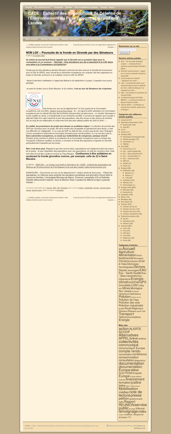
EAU (122, 146)
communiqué (128, 344)
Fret (124, 230)
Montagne (124, 199)
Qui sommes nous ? (42, 7)
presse (28, 190)
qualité (125, 163)
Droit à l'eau (127, 149)
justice (136, 382)
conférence (139, 354)
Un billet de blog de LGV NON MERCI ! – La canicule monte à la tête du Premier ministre (133, 99)
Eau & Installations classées (86, 7)
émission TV (125, 417)
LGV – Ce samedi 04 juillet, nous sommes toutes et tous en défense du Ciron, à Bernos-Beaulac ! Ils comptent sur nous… (133, 86)
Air (122, 129)
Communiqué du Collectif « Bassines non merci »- (130, 79)
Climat (123, 132)
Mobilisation (128, 388)
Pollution (124, 204)
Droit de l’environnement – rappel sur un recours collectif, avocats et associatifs (133, 73)
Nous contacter (32, 39)
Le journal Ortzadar (113, 39)
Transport (64, 188)
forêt (124, 127)
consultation (126, 360)
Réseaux (126, 182)
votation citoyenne (133, 414)
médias (124, 392)
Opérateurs (127, 180)
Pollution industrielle (130, 214)
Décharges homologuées (132, 137)
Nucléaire (126, 192)
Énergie (124, 168)
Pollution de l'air (129, 206)
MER (125, 161)
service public (37, 190)
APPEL (124, 338)
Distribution (127, 170)
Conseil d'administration (92, 39)
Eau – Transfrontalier (130, 156)
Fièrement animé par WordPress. (121, 426)
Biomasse (126, 190)
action (81, 188)
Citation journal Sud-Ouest (61, 110)
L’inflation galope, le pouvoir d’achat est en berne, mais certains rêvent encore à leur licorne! (47, 45)
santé (125, 165)
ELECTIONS (125, 373)
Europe (96, 188)
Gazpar (127, 175)
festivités (122, 379)
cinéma (142, 338)
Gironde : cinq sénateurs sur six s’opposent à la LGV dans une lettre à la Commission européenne (69, 63)
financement (135, 378)
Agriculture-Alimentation (129, 122)
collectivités (88, 188)
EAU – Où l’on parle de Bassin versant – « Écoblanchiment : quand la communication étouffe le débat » (133, 65)
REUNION (126, 404)
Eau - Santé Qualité (130, 273)
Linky (127, 177)
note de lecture (105, 188)
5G (124, 218)
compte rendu (130, 350)
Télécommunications (128, 216)
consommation (129, 357)
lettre (122, 385)
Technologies (128, 185)
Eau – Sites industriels (131, 153)
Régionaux (127, 238)
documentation (131, 363)
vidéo (142, 411)
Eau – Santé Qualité (130, 151)
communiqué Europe (132, 348)
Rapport (129, 401)
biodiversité (127, 125)
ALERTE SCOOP (130, 330)
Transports (58, 7)
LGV (58, 188)
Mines (123, 197)
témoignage (128, 411)
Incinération (127, 141)
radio (121, 401)
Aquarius (128, 173)
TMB (124, 144)
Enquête (137, 373)
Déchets (68, 7)
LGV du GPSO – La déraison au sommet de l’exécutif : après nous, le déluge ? (133, 107)
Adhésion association (70, 39)
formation (125, 382)
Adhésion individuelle (50, 39)
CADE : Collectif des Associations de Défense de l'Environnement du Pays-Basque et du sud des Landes (74, 18)
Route (125, 240)
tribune (140, 408)
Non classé (125, 202)
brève (134, 338)
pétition (124, 398)
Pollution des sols (129, 211)
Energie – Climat (107, 7)
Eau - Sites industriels (132, 274)
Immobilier (125, 194)
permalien (60, 190)
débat (135, 370)
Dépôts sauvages (129, 139)
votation (121, 415)
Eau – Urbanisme (129, 158)
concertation (125, 354)
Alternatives (128, 334)
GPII (54, 188)
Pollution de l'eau (129, 209)
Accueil (29, 7)
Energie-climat (126, 187)
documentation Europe (130, 368)
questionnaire (135, 398)
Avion (125, 228)
